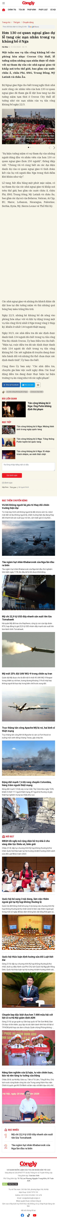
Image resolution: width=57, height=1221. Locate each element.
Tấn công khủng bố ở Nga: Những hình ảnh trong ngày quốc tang (35, 428)
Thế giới (16, 22)
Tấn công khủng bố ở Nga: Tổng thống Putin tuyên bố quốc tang (35, 440)
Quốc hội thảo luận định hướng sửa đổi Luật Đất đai (27, 958)
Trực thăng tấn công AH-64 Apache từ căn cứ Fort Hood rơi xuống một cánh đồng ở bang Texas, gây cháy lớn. (26, 736)
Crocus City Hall (36, 392)
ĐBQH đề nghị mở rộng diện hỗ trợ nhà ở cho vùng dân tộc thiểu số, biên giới (26, 842)
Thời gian (13, 487)
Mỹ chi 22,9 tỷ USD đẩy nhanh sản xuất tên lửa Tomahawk (27, 618)
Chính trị (12, 10)
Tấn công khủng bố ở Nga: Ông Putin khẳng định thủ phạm (39, 406)
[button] (28, 147)
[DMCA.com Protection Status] (28, 1184)
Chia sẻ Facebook (12, 385)
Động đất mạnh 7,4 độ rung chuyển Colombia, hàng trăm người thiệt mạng (26, 784)
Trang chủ (6, 22)
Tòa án (22, 10)
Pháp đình (31, 10)
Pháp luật (43, 10)
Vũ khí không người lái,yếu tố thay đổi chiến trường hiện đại (25, 506)
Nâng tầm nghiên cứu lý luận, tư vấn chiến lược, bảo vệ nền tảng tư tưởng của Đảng (27, 1074)
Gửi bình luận (12, 475)
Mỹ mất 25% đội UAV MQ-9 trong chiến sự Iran (27, 673)
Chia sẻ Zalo (28, 385)
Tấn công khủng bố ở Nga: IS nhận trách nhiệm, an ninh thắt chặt (33, 453)
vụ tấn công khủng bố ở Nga (17, 392)
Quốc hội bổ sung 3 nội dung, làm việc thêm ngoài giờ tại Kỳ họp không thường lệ (25, 900)
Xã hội (53, 10)
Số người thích (23, 487)
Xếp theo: (5, 487)
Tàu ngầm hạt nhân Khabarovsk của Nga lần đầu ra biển (28, 564)
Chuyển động (28, 22)
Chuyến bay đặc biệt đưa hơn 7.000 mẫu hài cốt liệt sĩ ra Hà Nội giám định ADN (27, 1016)
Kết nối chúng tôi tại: (28, 1210)
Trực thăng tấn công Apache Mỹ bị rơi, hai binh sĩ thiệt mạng (28, 729)
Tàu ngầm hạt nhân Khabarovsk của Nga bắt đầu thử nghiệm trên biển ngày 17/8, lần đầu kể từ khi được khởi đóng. (27, 570)
